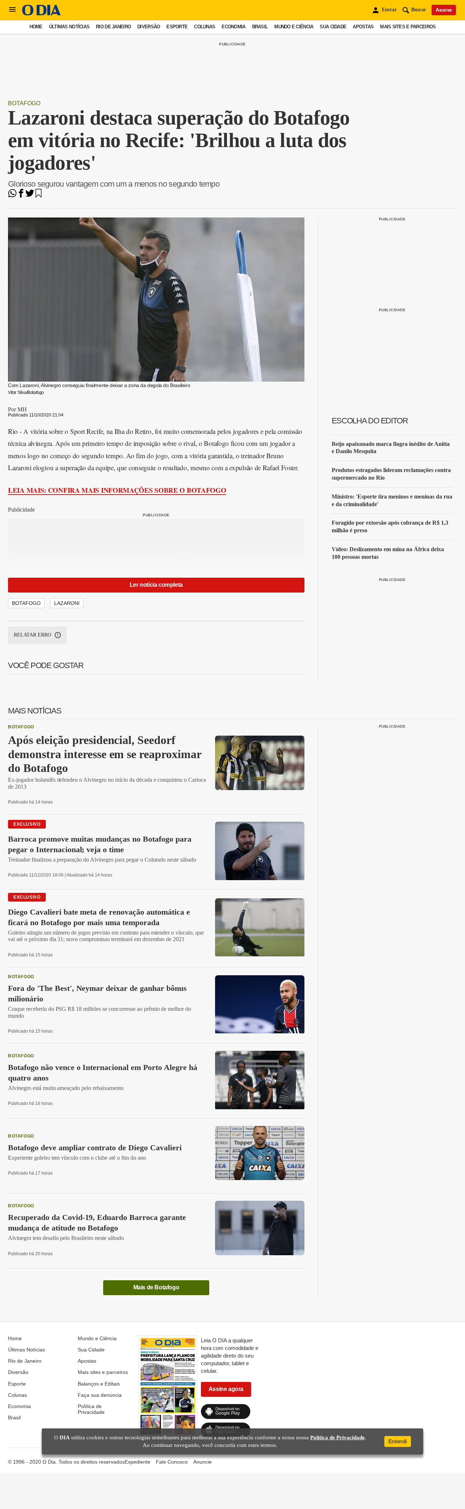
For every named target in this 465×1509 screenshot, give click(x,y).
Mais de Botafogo (156, 1287)
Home (36, 26)
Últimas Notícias (69, 26)
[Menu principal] (12, 10)
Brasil (260, 26)
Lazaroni (67, 603)
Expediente (137, 1462)
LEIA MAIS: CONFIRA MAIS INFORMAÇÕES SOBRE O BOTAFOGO (117, 490)
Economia (233, 26)
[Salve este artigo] (38, 195)
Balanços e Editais (99, 1384)
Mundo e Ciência (293, 26)
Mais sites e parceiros (408, 26)
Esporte (176, 26)
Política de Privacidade (91, 1409)
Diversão (148, 26)
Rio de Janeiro (113, 26)
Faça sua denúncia (100, 1395)
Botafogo (24, 103)
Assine (444, 10)
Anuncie (202, 1462)
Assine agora (226, 1389)
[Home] (41, 14)
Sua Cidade (333, 26)
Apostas (363, 26)
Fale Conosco (172, 1462)
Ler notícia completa (156, 585)
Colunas (204, 26)
